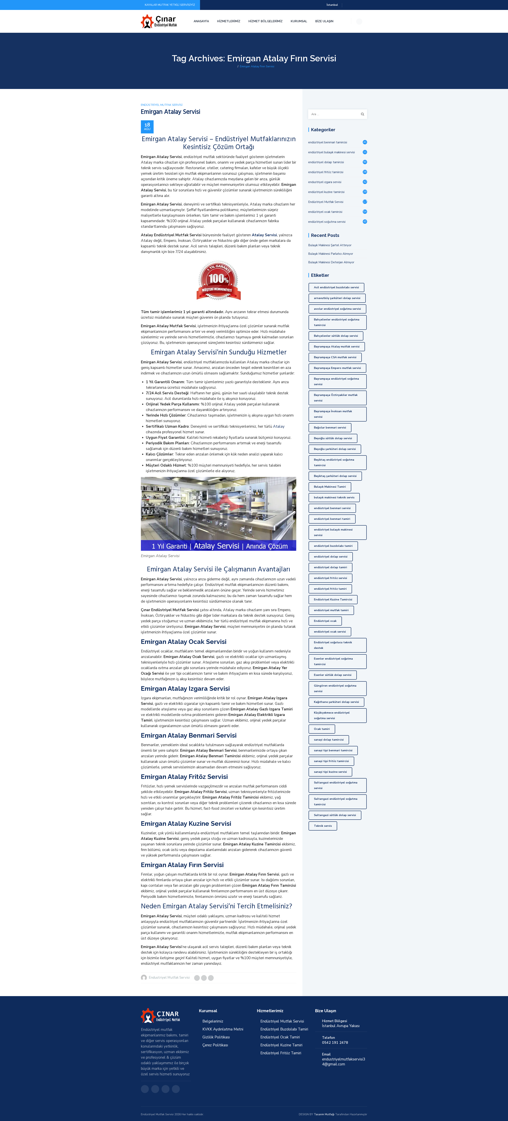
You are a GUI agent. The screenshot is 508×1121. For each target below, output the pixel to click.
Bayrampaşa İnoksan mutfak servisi (333, 414)
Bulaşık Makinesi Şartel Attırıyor (329, 245)
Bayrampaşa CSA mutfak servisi (335, 357)
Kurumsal (299, 21)
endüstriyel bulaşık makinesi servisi (331, 152)
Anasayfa (201, 21)
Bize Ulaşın (324, 21)
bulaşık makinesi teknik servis (334, 497)
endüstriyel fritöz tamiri (330, 589)
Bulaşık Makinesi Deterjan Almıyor (331, 262)
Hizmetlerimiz (228, 21)
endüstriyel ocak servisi (330, 632)
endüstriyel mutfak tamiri (331, 610)
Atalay (279, 426)
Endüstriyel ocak (325, 621)
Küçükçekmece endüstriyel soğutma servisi (332, 715)
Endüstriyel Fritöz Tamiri (280, 1053)
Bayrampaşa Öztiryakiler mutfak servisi (336, 397)
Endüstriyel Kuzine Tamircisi (333, 599)
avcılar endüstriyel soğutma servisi (337, 309)
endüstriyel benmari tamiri (332, 519)
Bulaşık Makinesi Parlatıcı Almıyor (330, 254)
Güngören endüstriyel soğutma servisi (335, 688)
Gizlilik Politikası (216, 1037)
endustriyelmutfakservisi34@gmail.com (343, 1062)
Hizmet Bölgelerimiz (265, 21)
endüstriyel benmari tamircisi (327, 142)
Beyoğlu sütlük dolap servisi (333, 438)
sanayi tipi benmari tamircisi (333, 750)
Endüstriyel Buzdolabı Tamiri (284, 1029)
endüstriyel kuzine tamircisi (326, 192)
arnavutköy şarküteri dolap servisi (337, 298)
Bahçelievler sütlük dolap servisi (336, 336)
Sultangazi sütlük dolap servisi (335, 815)
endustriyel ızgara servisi (324, 182)
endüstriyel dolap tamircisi (326, 162)
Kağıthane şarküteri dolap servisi (336, 702)
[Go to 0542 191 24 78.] (235, 66)
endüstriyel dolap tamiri (330, 567)
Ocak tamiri (322, 729)
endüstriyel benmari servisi (332, 508)
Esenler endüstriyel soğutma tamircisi (333, 661)
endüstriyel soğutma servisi (326, 222)
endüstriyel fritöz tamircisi (325, 172)
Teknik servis (323, 826)
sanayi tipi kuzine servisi (330, 772)
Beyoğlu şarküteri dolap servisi (335, 449)
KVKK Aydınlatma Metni (222, 1029)
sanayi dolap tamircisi (329, 740)
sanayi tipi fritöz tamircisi (331, 761)
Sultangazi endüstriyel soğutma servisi (335, 785)
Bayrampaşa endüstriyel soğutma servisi (336, 381)
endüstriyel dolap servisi (330, 557)
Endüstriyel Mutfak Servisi (162, 105)
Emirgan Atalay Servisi (170, 112)
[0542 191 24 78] (159, 21)
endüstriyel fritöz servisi (330, 578)
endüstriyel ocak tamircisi (325, 212)
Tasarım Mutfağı (324, 1114)
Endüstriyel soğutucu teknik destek (333, 645)
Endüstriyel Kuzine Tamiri (281, 1045)
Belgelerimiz (212, 1021)
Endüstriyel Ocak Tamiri (280, 1037)
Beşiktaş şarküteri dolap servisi (335, 476)
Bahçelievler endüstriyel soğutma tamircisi (336, 322)
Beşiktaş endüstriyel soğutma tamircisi (334, 462)
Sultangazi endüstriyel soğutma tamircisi (335, 801)
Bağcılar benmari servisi (330, 427)
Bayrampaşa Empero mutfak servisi (337, 368)
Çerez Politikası (215, 1045)
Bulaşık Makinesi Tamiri (330, 487)
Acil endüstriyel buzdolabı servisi (336, 287)
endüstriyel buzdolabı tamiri (333, 546)
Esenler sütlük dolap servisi (332, 675)
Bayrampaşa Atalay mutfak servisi (337, 346)
